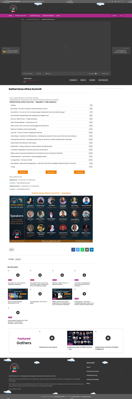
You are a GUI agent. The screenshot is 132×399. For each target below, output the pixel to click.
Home (10, 15)
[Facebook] (109, 1)
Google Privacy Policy (86, 396)
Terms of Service (76, 396)
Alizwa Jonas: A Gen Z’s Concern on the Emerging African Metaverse (51, 125)
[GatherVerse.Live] (13, 8)
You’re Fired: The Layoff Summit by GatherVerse (33, 1)
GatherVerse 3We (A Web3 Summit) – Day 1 (79, 348)
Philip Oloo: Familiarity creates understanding (51, 129)
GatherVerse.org (35, 15)
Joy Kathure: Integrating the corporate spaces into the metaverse (51, 150)
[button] (23, 172)
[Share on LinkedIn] (92, 250)
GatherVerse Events (20, 15)
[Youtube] (118, 1)
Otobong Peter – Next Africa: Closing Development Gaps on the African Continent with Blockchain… (84, 303)
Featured (18, 259)
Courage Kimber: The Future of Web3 (38, 302)
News (58, 15)
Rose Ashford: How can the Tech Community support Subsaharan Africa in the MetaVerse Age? (39, 284)
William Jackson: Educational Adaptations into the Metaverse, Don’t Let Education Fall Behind (51, 153)
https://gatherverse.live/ (23, 189)
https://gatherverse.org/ (23, 183)
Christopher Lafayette (59, 396)
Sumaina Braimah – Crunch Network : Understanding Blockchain (51, 156)
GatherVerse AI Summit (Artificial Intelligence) (106, 348)
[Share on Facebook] (73, 250)
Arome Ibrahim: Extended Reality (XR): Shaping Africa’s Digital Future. (51, 115)
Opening (51, 105)
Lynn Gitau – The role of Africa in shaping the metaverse (51, 132)
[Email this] (87, 250)
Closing (51, 167)
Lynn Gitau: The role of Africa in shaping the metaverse (16, 283)
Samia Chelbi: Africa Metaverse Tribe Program (51, 143)
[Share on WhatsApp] (82, 250)
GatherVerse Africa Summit (32, 19)
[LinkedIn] (115, 1)
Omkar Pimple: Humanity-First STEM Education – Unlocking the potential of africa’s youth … (18, 322)
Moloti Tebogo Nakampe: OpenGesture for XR (15, 302)
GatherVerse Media (48, 15)
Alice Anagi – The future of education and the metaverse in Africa (51, 108)
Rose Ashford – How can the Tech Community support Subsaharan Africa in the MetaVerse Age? (51, 112)
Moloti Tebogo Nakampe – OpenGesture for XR (51, 122)
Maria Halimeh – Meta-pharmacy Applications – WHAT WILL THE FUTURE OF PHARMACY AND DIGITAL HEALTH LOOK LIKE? (51, 163)
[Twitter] (112, 1)
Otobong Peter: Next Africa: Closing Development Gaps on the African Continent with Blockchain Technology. (51, 139)
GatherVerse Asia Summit (48, 347)
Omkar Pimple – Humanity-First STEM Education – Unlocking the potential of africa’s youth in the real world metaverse (51, 136)
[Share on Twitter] (78, 250)
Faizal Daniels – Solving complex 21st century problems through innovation (51, 146)
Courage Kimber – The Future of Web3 (51, 160)
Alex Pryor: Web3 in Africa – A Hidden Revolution (51, 119)
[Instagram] (121, 1)
